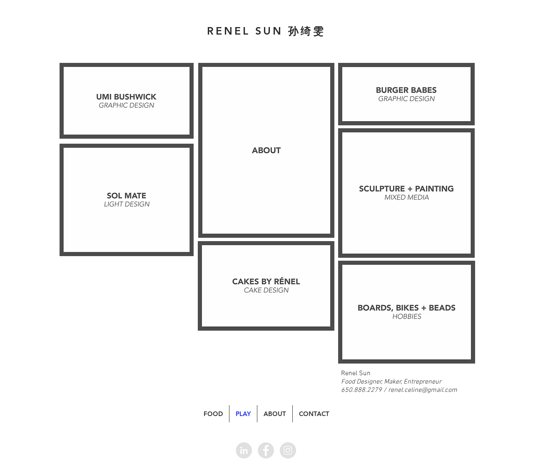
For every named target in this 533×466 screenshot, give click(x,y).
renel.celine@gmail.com (422, 390)
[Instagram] (288, 450)
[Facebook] (266, 450)
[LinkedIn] (244, 450)
